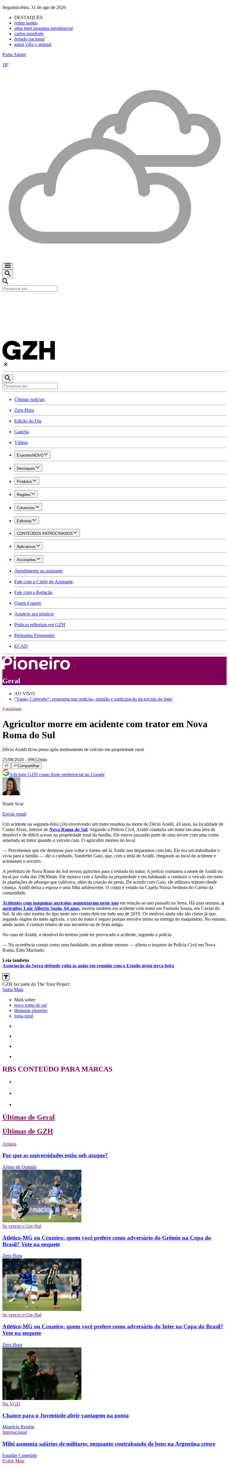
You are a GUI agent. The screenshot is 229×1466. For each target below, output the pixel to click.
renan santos (26, 22)
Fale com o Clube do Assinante (43, 581)
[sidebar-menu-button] (7, 266)
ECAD (21, 646)
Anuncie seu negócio (34, 613)
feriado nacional (29, 39)
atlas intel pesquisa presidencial (43, 28)
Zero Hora (24, 410)
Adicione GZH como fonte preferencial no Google (57, 774)
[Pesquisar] (7, 378)
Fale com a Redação (33, 592)
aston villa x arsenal (32, 44)
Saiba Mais (12, 989)
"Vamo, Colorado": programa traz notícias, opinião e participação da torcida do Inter (93, 698)
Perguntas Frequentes (34, 635)
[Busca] (7, 274)
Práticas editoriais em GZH (39, 624)
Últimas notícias (29, 399)
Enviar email (14, 813)
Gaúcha (21, 431)
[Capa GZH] (114, 302)
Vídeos (21, 442)
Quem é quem (27, 603)
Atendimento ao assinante (38, 570)
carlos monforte (29, 33)
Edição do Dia (27, 420)
